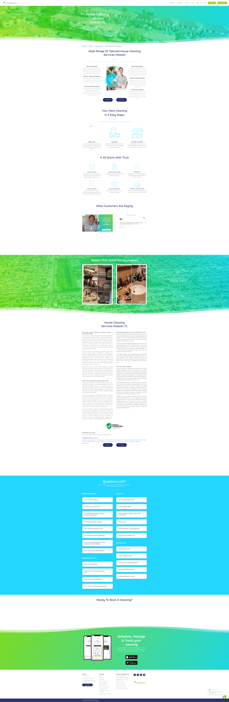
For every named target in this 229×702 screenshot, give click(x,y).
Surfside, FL (137, 441)
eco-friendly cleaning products (127, 343)
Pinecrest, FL (125, 441)
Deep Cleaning (120, 681)
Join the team (103, 681)
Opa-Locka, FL (118, 441)
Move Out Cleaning (121, 685)
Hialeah (84, 382)
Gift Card (102, 679)
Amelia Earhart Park (100, 395)
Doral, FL (107, 440)
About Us (102, 677)
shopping (102, 409)
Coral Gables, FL (100, 440)
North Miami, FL (110, 441)
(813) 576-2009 (121, 99)
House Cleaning (99, 46)
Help (101, 676)
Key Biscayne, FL (134, 440)
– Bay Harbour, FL (92, 440)
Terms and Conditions (105, 687)
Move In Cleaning (120, 683)
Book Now (108, 99)
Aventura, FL (85, 440)
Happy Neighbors (104, 683)
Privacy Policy (103, 685)
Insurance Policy (103, 688)
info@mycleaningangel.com (88, 678)
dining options (106, 401)
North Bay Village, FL (101, 441)
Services (91, 46)
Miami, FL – (141, 440)
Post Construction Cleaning (123, 677)
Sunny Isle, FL (131, 441)
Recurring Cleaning (121, 676)
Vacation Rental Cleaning (122, 679)
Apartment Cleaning (121, 687)
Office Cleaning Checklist (105, 693)
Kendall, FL (127, 440)
